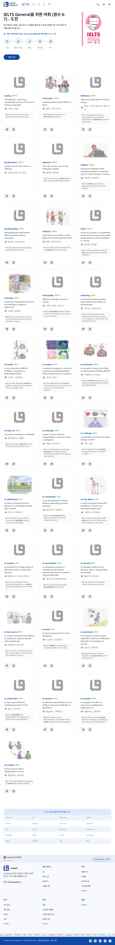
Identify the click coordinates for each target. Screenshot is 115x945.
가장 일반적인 (86, 886)
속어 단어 (7, 905)
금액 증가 (89, 818)
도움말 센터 (46, 886)
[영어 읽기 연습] (49, 4)
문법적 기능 (46, 919)
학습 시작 (11, 57)
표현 (5, 900)
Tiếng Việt (17, 935)
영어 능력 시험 (17, 34)
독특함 (34, 835)
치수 (33, 818)
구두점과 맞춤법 (48, 910)
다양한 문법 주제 (48, 914)
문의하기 (45, 881)
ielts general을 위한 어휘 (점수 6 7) (38, 34)
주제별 (83, 876)
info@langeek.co (14, 882)
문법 (44, 900)
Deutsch (60, 935)
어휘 (8, 34)
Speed (34, 829)
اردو (108, 935)
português (68, 935)
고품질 (7, 841)
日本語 (76, 935)
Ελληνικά (102, 935)
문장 (44, 905)
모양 (7, 829)
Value (61, 841)
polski (95, 935)
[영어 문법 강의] (34, 4)
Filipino (37, 935)
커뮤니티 (61, 835)
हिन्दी (24, 935)
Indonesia (52, 935)
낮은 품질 (35, 841)
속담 (5, 919)
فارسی (44, 935)
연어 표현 (7, 910)
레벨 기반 (84, 872)
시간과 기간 (62, 824)
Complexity (89, 835)
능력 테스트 (85, 881)
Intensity (35, 824)
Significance (63, 829)
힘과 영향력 (9, 835)
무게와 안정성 (63, 818)
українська (8, 935)
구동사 (6, 914)
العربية (30, 935)
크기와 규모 (9, 818)
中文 (82, 935)
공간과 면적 (89, 824)
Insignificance (90, 829)
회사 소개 (46, 876)
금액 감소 (8, 824)
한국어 (88, 935)
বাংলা (113, 935)
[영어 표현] (39, 4)
